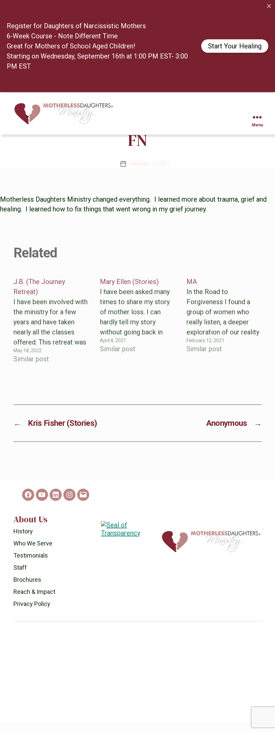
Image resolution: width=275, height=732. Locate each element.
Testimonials (30, 565)
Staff (20, 577)
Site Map (131, 726)
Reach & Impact (34, 601)
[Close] (269, 6)
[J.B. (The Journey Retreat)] (51, 330)
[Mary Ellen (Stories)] (137, 330)
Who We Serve (32, 553)
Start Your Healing (235, 46)
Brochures (27, 589)
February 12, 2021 (149, 173)
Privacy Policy (31, 613)
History (23, 540)
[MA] (224, 330)
